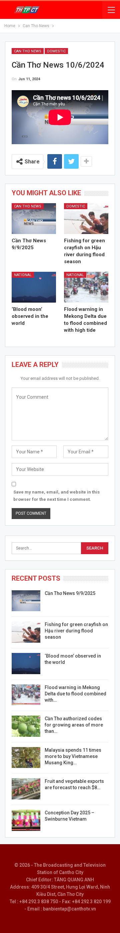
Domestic (56, 51)
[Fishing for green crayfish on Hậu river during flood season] (86, 218)
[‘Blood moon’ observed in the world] (34, 287)
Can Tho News (27, 51)
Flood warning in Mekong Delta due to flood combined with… (75, 694)
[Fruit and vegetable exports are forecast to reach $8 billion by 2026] (26, 788)
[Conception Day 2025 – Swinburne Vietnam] (26, 820)
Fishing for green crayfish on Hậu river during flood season (76, 631)
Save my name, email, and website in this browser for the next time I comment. (56, 496)
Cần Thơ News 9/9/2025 (70, 593)
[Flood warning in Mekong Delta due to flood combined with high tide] (86, 287)
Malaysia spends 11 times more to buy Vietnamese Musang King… (73, 756)
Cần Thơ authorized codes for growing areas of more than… (74, 725)
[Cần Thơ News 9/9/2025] (34, 218)
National (23, 275)
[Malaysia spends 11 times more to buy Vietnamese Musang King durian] (26, 757)
